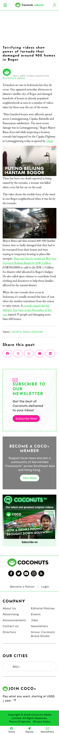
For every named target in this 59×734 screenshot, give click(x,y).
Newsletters (39, 626)
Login (54, 5)
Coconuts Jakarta (15, 78)
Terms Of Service (19, 721)
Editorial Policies (43, 608)
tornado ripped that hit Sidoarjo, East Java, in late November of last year (27, 310)
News (26, 332)
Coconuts (33, 5)
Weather (37, 332)
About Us (9, 608)
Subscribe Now (26, 418)
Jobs (34, 620)
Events (35, 614)
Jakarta (16, 332)
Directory (9, 632)
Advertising (11, 614)
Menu (5, 5)
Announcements (14, 620)
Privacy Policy (41, 721)
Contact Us (11, 626)
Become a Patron (22, 586)
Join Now (30, 477)
